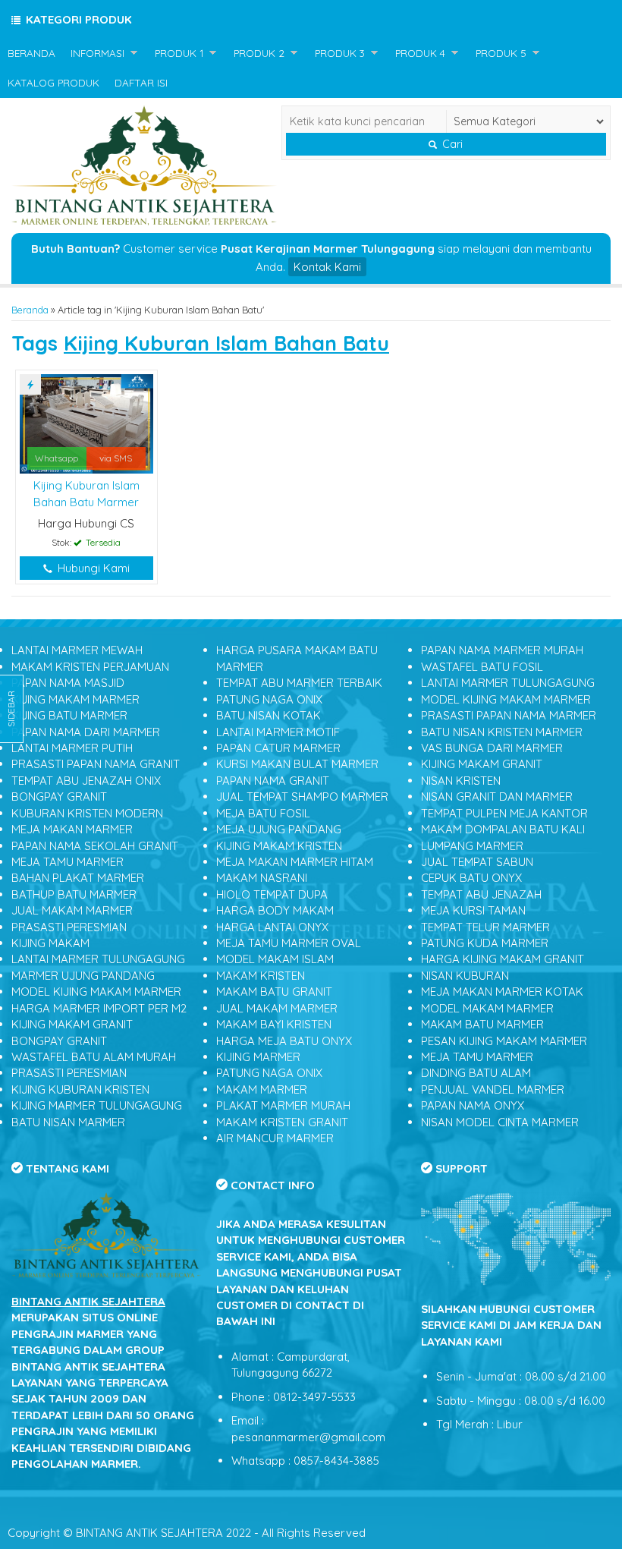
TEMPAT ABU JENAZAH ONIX (86, 780)
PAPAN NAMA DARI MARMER (85, 732)
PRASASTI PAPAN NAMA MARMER (508, 715)
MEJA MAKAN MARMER (72, 829)
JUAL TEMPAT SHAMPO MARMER (302, 796)
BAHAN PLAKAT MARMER (77, 878)
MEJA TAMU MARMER (67, 862)
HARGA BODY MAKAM (275, 910)
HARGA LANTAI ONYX (272, 927)
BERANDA (31, 52)
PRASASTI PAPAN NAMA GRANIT (95, 764)
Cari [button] (451, 144)
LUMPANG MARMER (472, 846)
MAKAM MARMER (261, 1089)
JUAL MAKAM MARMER (72, 910)
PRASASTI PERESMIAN (69, 927)
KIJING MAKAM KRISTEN (279, 846)
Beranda (30, 310)
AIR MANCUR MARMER (275, 1138)
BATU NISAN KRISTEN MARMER (502, 732)
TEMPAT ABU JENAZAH (481, 894)
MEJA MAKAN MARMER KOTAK (502, 991)
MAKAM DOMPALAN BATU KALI (503, 829)
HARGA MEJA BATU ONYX (284, 1041)
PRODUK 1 (179, 52)
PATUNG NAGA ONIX (269, 699)
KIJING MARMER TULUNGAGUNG (96, 1105)
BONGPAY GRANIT (59, 796)
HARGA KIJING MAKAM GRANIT (502, 959)
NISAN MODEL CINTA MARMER (500, 1122)
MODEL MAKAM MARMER (487, 1008)
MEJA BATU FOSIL (263, 813)
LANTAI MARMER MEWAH (77, 650)
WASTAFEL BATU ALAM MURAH (93, 1057)
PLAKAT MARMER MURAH (283, 1105)
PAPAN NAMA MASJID (67, 682)
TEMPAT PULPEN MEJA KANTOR (504, 813)
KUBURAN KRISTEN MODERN (87, 813)
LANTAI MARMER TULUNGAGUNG (98, 959)
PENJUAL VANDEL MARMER (492, 1089)
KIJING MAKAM (50, 943)
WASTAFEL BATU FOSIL (482, 667)
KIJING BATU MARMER (69, 715)
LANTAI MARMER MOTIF (278, 732)
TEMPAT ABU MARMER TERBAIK (299, 682)
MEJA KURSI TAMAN (473, 910)
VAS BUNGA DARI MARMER (492, 748)
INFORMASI (97, 52)
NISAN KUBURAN (465, 975)
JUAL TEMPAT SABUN (477, 862)
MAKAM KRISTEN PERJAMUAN (90, 667)
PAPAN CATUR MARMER (278, 748)
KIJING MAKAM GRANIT (72, 1024)
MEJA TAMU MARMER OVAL (288, 943)
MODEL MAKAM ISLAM (275, 959)
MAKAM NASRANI (261, 878)
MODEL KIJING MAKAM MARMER (96, 991)
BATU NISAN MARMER (68, 1122)
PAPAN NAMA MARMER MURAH (502, 650)
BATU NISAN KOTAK (268, 715)
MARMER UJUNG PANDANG (83, 975)
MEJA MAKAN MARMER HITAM (294, 862)
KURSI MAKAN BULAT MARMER (297, 764)
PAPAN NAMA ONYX (472, 1105)
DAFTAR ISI (141, 82)
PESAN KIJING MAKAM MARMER (504, 1041)
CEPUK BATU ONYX (471, 878)
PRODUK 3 (340, 52)
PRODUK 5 (501, 52)
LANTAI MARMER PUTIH (72, 748)
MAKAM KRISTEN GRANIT (282, 1122)
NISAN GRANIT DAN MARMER (497, 796)
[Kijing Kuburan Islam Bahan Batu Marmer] (86, 422)
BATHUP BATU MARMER (74, 894)
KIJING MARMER (258, 1057)
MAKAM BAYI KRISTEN (273, 1024)
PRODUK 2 (259, 52)
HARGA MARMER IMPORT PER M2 (99, 1008)
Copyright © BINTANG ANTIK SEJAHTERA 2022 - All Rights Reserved (187, 1532)
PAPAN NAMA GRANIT (272, 780)
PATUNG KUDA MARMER (484, 943)
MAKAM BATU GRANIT (274, 991)
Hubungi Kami (92, 568)
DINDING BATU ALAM (476, 1073)
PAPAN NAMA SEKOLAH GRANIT (94, 846)
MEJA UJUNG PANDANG (278, 829)
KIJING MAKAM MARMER (75, 699)
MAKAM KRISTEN (260, 975)
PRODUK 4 (420, 52)
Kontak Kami (327, 267)
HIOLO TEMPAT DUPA (272, 894)
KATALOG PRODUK (53, 82)
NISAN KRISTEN (461, 780)
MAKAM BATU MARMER (482, 1024)
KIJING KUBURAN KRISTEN (80, 1089)
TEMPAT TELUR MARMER (485, 927)
